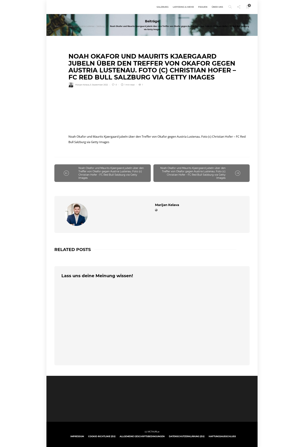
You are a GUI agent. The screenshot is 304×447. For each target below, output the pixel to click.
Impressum (77, 436)
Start (57, 26)
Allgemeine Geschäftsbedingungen (142, 436)
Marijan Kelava (82, 84)
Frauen (202, 7)
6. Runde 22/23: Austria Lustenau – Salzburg (84, 26)
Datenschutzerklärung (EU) (186, 436)
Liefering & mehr (183, 7)
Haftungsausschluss (222, 436)
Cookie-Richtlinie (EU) (101, 436)
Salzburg (163, 7)
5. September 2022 (99, 84)
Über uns (217, 7)
